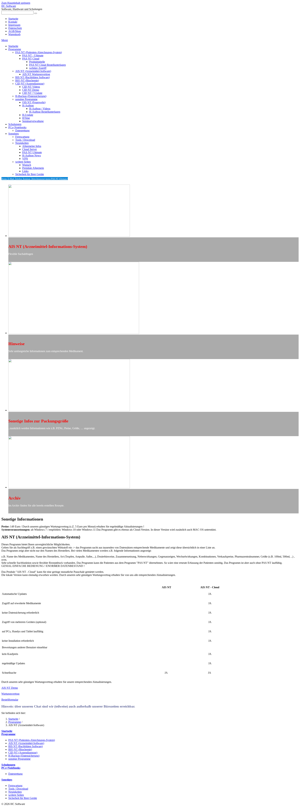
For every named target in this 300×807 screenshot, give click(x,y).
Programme (14, 49)
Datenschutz (15, 28)
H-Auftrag (28, 105)
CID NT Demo (30, 89)
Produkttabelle (37, 61)
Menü (4, 40)
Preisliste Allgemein (33, 168)
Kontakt (12, 21)
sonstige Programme (26, 99)
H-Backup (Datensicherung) (30, 96)
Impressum (14, 24)
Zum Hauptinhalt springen (15, 2)
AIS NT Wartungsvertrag (36, 74)
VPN (25, 158)
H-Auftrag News (31, 155)
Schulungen (14, 124)
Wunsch (26, 164)
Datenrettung (22, 130)
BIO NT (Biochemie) (27, 80)
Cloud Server (29, 149)
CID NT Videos (31, 86)
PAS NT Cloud (30, 58)
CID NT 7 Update (32, 92)
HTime (26, 118)
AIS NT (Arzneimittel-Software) (33, 71)
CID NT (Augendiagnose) (29, 83)
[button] (9, 687)
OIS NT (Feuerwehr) (33, 102)
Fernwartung (22, 136)
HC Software (8, 6)
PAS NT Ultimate (32, 152)
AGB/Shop (14, 31)
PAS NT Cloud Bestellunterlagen (47, 64)
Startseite (13, 18)
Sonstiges (13, 133)
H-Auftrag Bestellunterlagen (44, 111)
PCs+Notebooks (17, 127)
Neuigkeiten (22, 143)
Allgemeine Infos (31, 146)
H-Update (27, 114)
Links (25, 171)
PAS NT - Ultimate (32, 55)
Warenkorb (14, 34)
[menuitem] (153, 46)
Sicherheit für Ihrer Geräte (29, 174)
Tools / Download (25, 139)
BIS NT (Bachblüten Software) (32, 77)
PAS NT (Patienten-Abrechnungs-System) (38, 52)
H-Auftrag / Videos (39, 108)
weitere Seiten (23, 161)
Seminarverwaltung (33, 121)
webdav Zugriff (37, 67)
